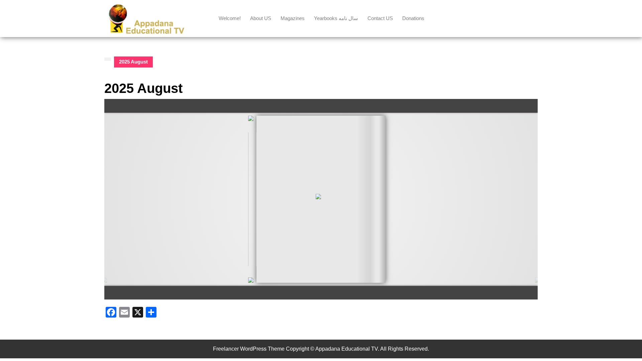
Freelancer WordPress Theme (249, 349)
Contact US (380, 18)
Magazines (293, 18)
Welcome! (230, 18)
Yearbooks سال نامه (336, 18)
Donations (413, 18)
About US (260, 18)
